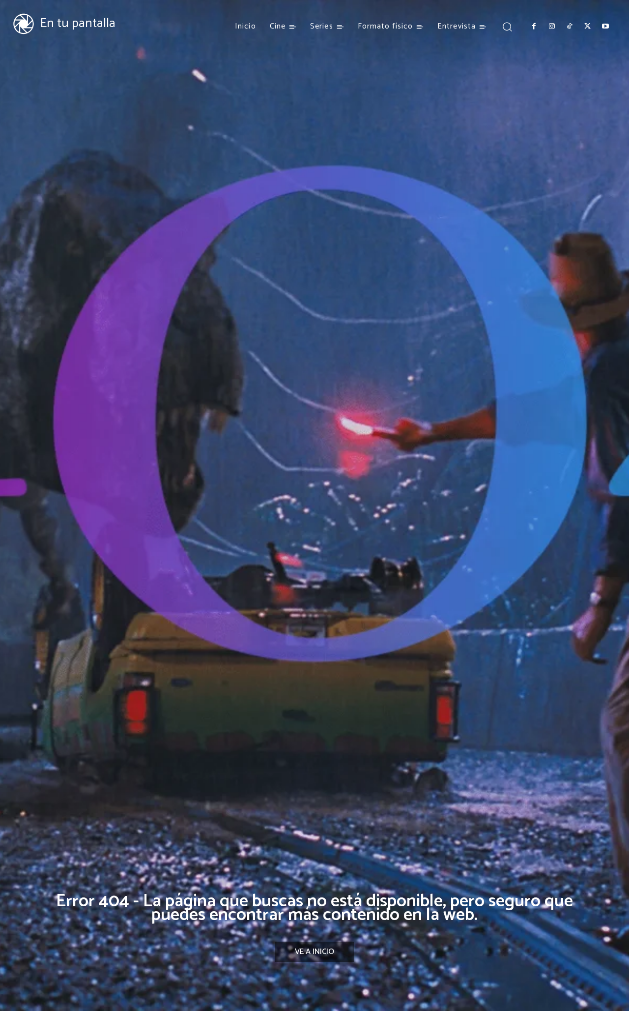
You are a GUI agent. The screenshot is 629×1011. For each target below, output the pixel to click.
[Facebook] (534, 26)
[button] (506, 26)
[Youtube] (605, 26)
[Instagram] (551, 26)
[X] (587, 26)
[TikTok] (569, 26)
